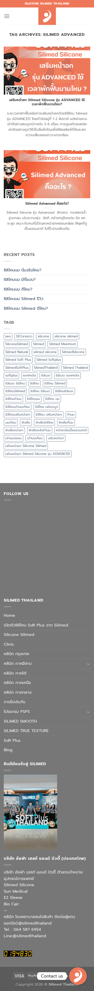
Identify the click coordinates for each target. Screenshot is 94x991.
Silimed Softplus (48, 359)
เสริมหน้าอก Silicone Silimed (25, 445)
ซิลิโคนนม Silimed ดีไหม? (26, 308)
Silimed (38, 344)
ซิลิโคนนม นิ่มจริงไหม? (22, 270)
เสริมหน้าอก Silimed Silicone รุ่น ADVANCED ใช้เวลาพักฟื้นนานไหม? (47, 102)
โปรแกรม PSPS (17, 712)
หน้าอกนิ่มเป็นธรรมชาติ (71, 430)
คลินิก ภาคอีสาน (18, 664)
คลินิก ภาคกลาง (18, 692)
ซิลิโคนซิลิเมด (64, 391)
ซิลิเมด (45, 375)
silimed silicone (45, 352)
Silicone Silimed (19, 635)
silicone (43, 336)
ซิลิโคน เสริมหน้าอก (49, 414)
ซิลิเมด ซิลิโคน (15, 383)
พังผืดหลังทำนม (40, 430)
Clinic (9, 644)
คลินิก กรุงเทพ (16, 654)
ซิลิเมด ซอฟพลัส (67, 375)
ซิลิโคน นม (52, 398)
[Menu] (7, 16)
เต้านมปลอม (13, 438)
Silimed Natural (16, 352)
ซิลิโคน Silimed (54, 383)
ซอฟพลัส (29, 375)
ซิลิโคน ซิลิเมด (40, 391)
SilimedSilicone (73, 352)
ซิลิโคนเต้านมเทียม (17, 406)
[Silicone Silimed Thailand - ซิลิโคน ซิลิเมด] (47, 16)
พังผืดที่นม (66, 422)
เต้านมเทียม (35, 438)
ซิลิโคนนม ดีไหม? (18, 289)
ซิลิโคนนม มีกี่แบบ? (20, 280)
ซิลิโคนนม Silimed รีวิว (23, 299)
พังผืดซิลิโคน (44, 422)
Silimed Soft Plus (18, 359)
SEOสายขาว (24, 336)
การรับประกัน (14, 702)
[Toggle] (88, 664)
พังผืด (26, 422)
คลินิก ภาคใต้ (15, 673)
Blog (8, 750)
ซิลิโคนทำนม (13, 398)
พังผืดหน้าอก (14, 430)
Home (9, 616)
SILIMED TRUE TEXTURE (26, 731)
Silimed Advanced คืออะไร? (47, 203)
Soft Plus (12, 740)
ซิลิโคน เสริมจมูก (46, 406)
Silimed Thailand (75, 367)
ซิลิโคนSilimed (15, 391)
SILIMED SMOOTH (20, 721)
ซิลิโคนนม (33, 398)
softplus (11, 375)
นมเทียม (10, 422)
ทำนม (70, 414)
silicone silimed (66, 336)
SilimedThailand (46, 367)
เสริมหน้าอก (56, 438)
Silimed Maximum (62, 344)
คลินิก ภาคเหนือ (17, 683)
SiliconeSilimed (16, 344)
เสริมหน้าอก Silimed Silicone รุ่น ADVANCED (37, 453)
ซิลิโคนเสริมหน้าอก (17, 414)
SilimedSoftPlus (17, 367)
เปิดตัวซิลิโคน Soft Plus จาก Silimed (36, 625)
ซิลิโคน (34, 383)
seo (8, 336)
